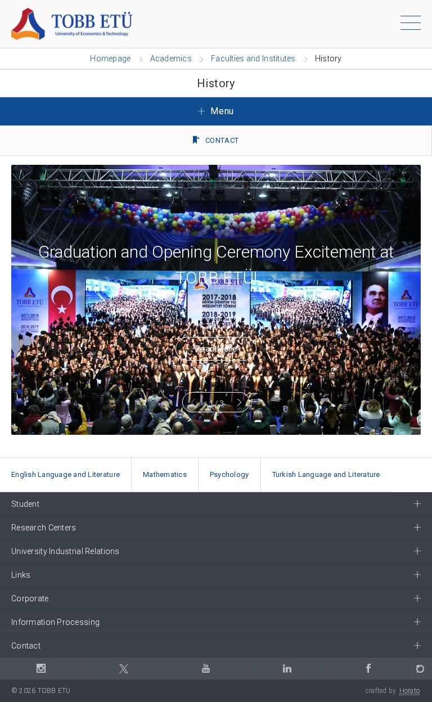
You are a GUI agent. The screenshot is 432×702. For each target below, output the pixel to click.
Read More (216, 349)
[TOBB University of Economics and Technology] (71, 23)
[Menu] (410, 25)
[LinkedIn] (287, 669)
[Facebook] (368, 669)
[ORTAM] (421, 669)
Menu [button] (221, 111)
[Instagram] (41, 669)
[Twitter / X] (123, 669)
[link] (66, 475)
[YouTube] (206, 669)
